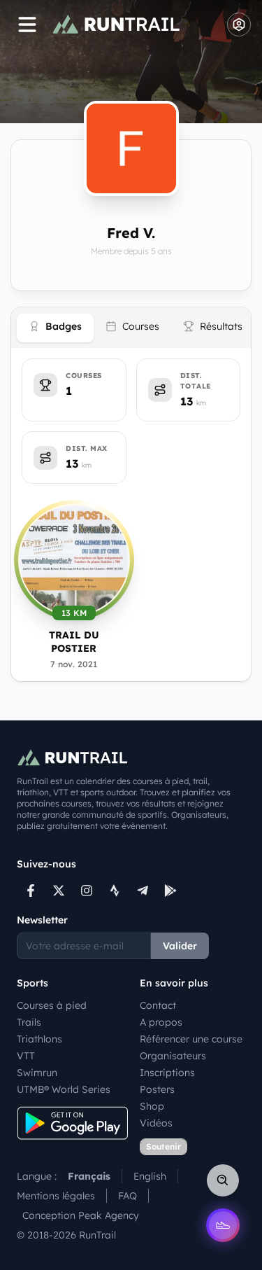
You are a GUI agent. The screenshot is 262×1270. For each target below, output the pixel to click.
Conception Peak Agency (80, 1215)
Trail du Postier (74, 642)
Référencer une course (191, 1039)
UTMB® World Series (63, 1089)
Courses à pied (52, 1005)
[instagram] (87, 891)
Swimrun (37, 1072)
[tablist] (131, 327)
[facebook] (31, 891)
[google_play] (170, 891)
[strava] (115, 891)
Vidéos (156, 1123)
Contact (158, 1005)
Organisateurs (173, 1055)
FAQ (127, 1195)
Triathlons (39, 1039)
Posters (157, 1089)
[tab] (55, 328)
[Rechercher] (223, 1180)
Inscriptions (167, 1072)
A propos (161, 1022)
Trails (29, 1022)
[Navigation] (27, 25)
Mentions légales (56, 1195)
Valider (180, 946)
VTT (26, 1055)
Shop (152, 1106)
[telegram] (143, 891)
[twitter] (59, 891)
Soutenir (163, 1146)
